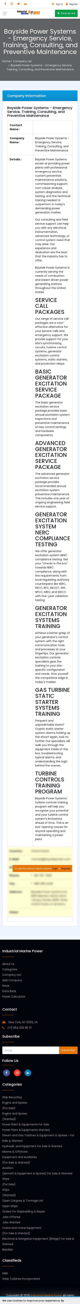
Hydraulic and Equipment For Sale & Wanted (32, 1146)
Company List (11, 975)
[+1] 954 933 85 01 (19, 1028)
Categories (9, 969)
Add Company (12, 980)
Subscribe (68, 1050)
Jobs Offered (11, 1217)
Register (65, 868)
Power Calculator (13, 997)
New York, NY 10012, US (23, 1022)
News (5, 986)
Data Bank (9, 991)
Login (55, 868)
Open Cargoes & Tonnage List (22, 1201)
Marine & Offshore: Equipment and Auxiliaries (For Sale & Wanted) (19, 1157)
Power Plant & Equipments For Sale (25, 1124)
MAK (5, 1273)
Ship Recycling (12, 1097)
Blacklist (7, 1250)
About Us (8, 964)
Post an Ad (67, 13)
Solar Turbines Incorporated (21, 1279)
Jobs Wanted (11, 1222)
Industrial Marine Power (46, 1295)
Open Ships (10, 1206)
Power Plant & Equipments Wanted (26, 1130)
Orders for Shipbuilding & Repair (23, 1211)
